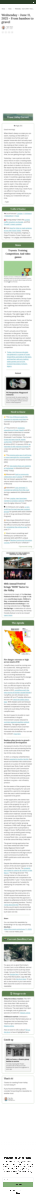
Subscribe (18, 1184)
